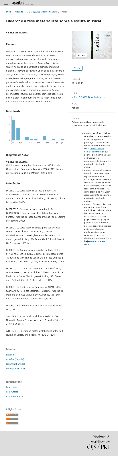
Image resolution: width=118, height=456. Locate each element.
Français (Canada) (15, 363)
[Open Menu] (6, 3)
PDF (78, 68)
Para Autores (12, 391)
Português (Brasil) (15, 368)
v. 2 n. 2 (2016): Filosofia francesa (42, 11)
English (10, 354)
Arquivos (19, 11)
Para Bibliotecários (14, 396)
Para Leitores (12, 387)
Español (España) (15, 359)
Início (8, 11)
